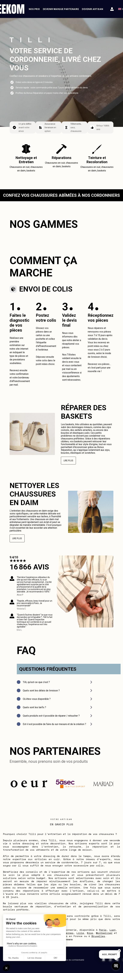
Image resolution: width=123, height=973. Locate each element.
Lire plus (68, 460)
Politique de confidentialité (72, 960)
